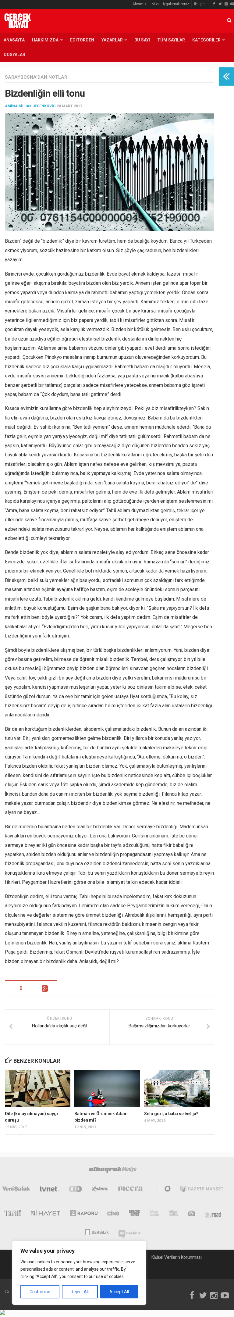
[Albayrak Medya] (112, 1171)
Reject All (80, 1291)
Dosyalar (14, 54)
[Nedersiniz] (129, 1231)
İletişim (200, 4)
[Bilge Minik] (174, 1214)
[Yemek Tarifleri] (100, 1190)
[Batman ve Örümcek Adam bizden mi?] (107, 1088)
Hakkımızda (45, 39)
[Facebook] (214, 4)
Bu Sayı (142, 39)
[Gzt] (75, 1190)
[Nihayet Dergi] (45, 1214)
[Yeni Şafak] (16, 1190)
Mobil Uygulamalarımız (170, 4)
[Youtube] (232, 4)
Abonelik (139, 4)
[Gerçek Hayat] (134, 1214)
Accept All (119, 1291)
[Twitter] (220, 4)
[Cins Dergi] (113, 1214)
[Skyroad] (213, 1214)
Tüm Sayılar (171, 39)
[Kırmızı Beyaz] (191, 1214)
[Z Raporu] (84, 1214)
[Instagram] (226, 4)
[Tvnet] (49, 1190)
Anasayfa (14, 39)
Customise (40, 1291)
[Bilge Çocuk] (154, 1214)
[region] (79, 1273)
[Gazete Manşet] (201, 1190)
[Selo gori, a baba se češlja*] (177, 1088)
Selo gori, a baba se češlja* (171, 1113)
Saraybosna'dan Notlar (36, 77)
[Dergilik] (96, 1231)
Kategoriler (206, 39)
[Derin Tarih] (12, 1214)
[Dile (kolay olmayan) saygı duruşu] (37, 1088)
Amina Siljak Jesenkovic (30, 106)
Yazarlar (112, 39)
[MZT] (162, 1190)
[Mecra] (130, 1190)
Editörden (82, 39)
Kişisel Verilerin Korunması (176, 1257)
